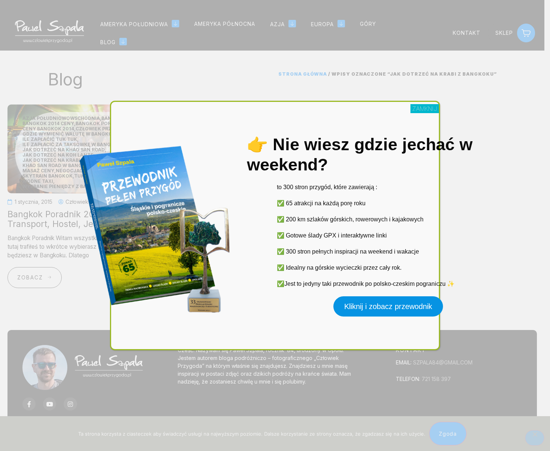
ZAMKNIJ (424, 108)
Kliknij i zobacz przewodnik (388, 306)
